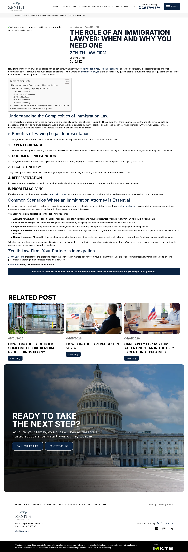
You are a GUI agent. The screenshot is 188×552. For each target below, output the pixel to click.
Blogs (115, 6)
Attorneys (50, 504)
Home (17, 15)
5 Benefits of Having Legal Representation (31, 88)
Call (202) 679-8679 (27, 446)
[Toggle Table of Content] (66, 81)
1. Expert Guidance (22, 91)
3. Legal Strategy (22, 97)
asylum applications (127, 206)
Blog (25, 15)
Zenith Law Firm (16, 256)
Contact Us (128, 6)
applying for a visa (90, 68)
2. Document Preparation (25, 94)
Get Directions (22, 531)
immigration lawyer (90, 71)
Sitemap (153, 504)
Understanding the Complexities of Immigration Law (34, 85)
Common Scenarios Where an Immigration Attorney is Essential (40, 105)
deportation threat (58, 194)
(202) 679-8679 (149, 7)
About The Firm (61, 6)
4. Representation (23, 100)
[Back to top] (181, 6)
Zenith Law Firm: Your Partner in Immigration (32, 108)
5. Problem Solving (23, 102)
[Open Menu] (172, 6)
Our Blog (84, 504)
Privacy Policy (166, 504)
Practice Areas (81, 6)
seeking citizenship (110, 68)
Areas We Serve (101, 6)
